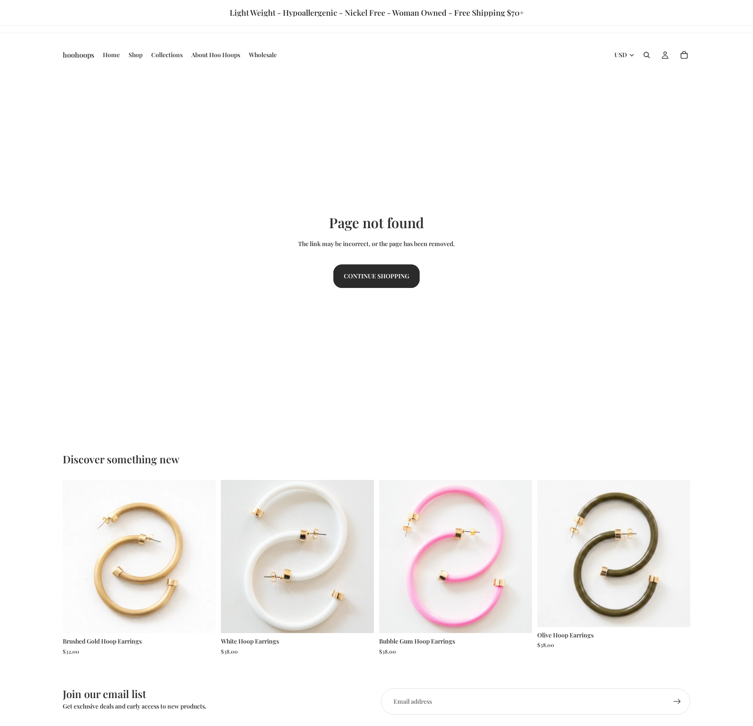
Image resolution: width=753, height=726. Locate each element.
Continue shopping (376, 276)
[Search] (646, 55)
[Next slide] (203, 556)
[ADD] (360, 620)
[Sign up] (677, 701)
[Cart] (684, 55)
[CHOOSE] (202, 620)
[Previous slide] (76, 556)
